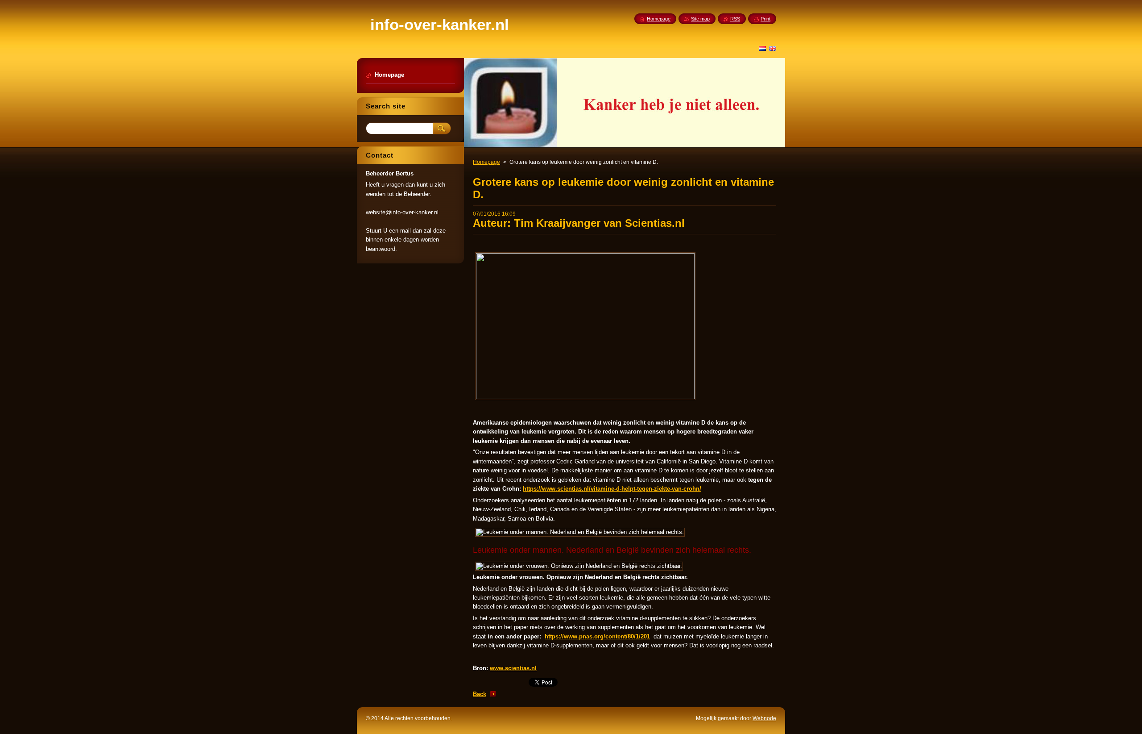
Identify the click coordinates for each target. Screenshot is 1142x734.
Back (479, 694)
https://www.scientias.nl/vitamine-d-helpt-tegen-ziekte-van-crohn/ (612, 488)
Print (765, 18)
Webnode (764, 718)
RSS (735, 18)
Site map (700, 18)
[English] (772, 48)
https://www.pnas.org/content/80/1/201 (597, 636)
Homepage (486, 162)
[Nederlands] (762, 48)
